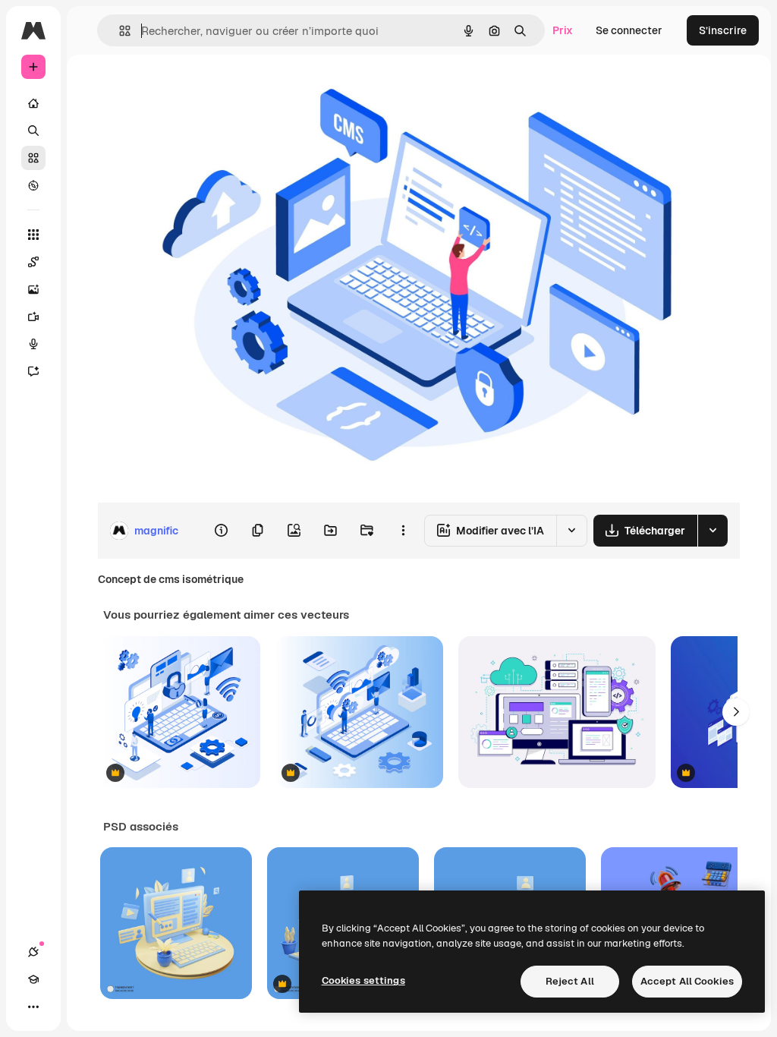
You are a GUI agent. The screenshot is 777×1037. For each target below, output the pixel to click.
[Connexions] (33, 952)
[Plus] (33, 1006)
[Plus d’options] (403, 530)
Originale (197, 89)
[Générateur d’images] (33, 289)
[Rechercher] (33, 130)
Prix (562, 30)
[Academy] (33, 979)
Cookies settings (363, 980)
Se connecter (629, 30)
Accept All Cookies (687, 981)
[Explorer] (33, 185)
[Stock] (33, 158)
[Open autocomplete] (119, 30)
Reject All (570, 981)
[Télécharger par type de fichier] (712, 531)
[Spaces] (33, 262)
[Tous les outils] (33, 234)
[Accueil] (33, 103)
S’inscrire (723, 30)
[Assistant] (33, 371)
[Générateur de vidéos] (33, 316)
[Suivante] (736, 712)
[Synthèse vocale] (33, 344)
